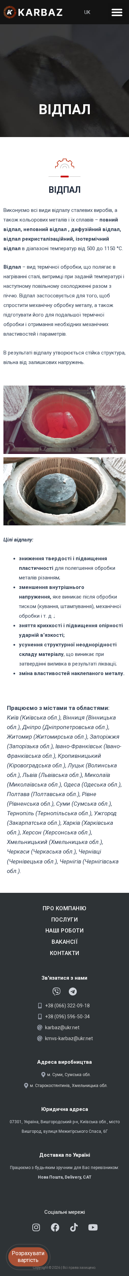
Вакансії (64, 942)
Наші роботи (64, 930)
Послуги (64, 919)
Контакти (64, 953)
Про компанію (65, 908)
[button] (117, 12)
